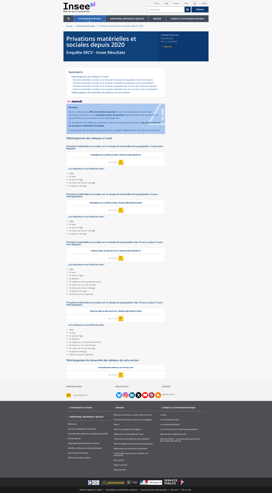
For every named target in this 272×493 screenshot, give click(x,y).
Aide (186, 3)
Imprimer (168, 46)
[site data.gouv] (151, 484)
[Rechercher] (188, 9)
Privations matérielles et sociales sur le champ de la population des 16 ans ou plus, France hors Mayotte (115, 86)
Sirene (116, 424)
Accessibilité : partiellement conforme (121, 489)
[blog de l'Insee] (151, 395)
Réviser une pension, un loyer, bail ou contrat (133, 415)
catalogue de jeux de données (109, 115)
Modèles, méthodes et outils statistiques (85, 448)
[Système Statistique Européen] (94, 484)
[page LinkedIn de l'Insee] (132, 395)
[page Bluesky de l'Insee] (118, 395)
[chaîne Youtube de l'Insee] (145, 395)
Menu (157, 3)
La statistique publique (170, 424)
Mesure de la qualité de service (173, 434)
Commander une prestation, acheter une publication (131, 454)
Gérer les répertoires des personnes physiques (133, 443)
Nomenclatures (74, 438)
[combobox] (178, 9)
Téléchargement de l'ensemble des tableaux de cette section (100, 93)
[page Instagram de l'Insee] (125, 395)
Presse (176, 3)
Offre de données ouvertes (79, 457)
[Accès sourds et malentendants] (194, 4)
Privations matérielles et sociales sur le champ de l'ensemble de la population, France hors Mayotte (113, 80)
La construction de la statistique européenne (179, 429)
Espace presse (120, 469)
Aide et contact (168, 394)
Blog (166, 3)
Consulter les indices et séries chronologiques (133, 419)
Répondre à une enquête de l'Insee (128, 434)
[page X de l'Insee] (138, 395)
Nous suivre (119, 460)
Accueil (69, 26)
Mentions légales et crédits (91, 489)
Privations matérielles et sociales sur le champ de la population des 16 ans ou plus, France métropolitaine (115, 89)
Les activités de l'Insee (169, 419)
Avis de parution (80, 395)
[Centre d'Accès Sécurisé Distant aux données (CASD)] (133, 484)
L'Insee (163, 415)
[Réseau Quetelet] (113, 484)
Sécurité (174, 489)
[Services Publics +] (174, 484)
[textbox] (166, 9)
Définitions (72, 424)
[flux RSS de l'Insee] (158, 395)
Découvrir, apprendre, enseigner (127, 429)
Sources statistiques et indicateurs (82, 429)
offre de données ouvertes (102, 111)
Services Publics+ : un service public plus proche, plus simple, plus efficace (180, 440)
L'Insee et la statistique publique (187, 18)
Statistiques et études (89, 18)
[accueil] (68, 18)
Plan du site (186, 489)
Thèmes (200, 9)
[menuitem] (68, 18)
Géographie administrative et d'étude (83, 443)
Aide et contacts (120, 465)
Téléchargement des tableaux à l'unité (89, 77)
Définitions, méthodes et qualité (127, 18)
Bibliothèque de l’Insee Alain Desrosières (130, 448)
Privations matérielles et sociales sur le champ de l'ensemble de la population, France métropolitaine (113, 83)
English (204, 3)
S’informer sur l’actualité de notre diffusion (131, 439)
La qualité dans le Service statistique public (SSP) (88, 433)
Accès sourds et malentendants (154, 489)
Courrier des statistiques (78, 453)
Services (157, 18)
